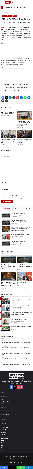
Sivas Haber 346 (7, 22)
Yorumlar (27, 208)
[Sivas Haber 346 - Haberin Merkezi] (10, 2)
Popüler (17, 208)
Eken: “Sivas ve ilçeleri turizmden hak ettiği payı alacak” (24, 283)
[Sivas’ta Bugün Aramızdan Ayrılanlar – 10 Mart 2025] (5, 328)
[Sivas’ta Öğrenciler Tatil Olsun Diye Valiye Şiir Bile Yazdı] (5, 308)
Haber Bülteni (4, 427)
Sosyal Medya (4, 429)
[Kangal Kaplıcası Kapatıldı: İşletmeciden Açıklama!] (5, 321)
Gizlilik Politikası (5, 401)
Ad (2, 176)
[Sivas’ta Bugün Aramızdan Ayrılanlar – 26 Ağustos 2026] (6, 222)
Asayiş (2, 442)
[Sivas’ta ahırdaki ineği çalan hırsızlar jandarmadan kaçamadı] (5, 315)
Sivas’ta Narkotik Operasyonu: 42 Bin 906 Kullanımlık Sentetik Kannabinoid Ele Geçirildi (20, 228)
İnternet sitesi (4, 189)
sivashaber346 (10, 91)
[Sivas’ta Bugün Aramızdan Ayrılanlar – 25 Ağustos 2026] (6, 243)
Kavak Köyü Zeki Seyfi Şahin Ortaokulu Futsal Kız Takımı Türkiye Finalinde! (23, 123)
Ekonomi (3, 447)
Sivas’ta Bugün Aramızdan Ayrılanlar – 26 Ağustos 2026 (24, 266)
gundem (7, 84)
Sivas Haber (10, 87)
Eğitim (2, 445)
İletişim (3, 419)
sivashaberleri (23, 91)
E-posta (3, 182)
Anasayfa (5, 12)
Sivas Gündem (24, 84)
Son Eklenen (6, 208)
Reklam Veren (4, 412)
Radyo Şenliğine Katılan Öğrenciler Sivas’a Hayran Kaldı (8, 141)
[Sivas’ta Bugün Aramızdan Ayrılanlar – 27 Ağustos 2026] (6, 215)
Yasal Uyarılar (4, 416)
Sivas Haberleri (22, 87)
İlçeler (14, 15)
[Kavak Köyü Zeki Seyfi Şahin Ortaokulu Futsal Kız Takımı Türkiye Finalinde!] (24, 115)
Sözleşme (3, 432)
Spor (2, 450)
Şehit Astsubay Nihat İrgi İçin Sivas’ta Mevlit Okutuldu (24, 141)
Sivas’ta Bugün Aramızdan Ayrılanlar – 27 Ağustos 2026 (8, 266)
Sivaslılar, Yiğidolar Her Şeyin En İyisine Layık (7, 112)
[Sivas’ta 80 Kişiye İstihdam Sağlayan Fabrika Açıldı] (5, 301)
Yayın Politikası (4, 399)
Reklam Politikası (5, 414)
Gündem (9, 15)
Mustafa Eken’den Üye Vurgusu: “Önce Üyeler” (15, 7)
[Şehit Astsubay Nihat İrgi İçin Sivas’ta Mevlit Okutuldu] (24, 134)
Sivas (14, 84)
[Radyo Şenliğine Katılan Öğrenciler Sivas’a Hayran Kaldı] (8, 134)
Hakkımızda (4, 396)
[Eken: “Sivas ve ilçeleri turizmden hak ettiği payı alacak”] (6, 237)
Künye (2, 403)
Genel (9, 12)
